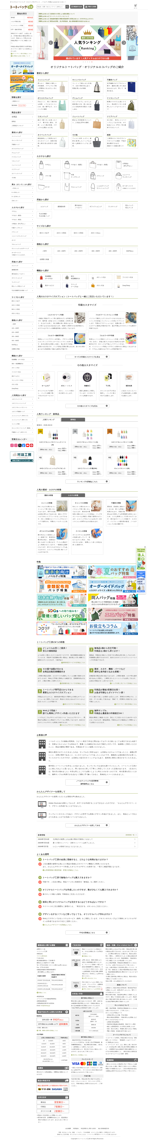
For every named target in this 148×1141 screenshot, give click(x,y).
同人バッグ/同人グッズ (18, 286)
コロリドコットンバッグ (19, 403)
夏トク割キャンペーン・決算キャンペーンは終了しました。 (67, 843)
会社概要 (68, 1128)
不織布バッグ (16, 144)
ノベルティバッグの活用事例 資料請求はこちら (87, 782)
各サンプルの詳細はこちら (128, 725)
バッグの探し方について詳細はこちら (124, 683)
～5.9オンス (15, 188)
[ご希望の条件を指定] (76, 7)
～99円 (14, 324)
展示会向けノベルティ (18, 274)
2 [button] (85, 62)
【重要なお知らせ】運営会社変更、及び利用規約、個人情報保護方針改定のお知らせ (64, 21)
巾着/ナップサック (17, 227)
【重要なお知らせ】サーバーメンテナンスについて (53, 16)
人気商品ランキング (17, 125)
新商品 (14, 121)
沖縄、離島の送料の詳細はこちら (48, 1030)
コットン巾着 (16, 424)
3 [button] (87, 62)
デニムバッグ (16, 152)
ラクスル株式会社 (42, 956)
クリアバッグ (16, 169)
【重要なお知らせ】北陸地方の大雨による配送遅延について (56, 14)
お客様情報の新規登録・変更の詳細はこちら (61, 870)
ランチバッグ (16, 282)
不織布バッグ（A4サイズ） (20, 432)
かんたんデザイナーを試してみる (87, 825)
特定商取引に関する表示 (88, 1128)
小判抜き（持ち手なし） (19, 223)
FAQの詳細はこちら (87, 932)
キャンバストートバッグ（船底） (21, 428)
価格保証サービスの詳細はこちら (74, 662)
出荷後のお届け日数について (21, 56)
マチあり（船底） (17, 215)
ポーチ (14, 240)
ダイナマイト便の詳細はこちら (22, 53)
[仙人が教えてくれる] (90, 7)
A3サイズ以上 (16, 313)
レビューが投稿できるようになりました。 (60, 846)
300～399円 (15, 336)
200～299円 (15, 332)
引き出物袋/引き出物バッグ (20, 290)
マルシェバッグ (16, 244)
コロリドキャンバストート (19, 407)
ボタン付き (15, 384)
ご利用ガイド (16, 101)
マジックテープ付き (17, 380)
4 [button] (90, 62)
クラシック (15, 232)
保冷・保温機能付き (17, 363)
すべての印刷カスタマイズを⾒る (87, 357)
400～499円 (15, 340)
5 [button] (92, 62)
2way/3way (15, 388)
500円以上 (15, 344)
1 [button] (83, 62)
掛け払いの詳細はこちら (80, 1055)
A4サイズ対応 (16, 305)
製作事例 (18, 105)
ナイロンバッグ (16, 157)
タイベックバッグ (17, 173)
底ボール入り (16, 376)
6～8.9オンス (16, 192)
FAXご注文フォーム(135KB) (92, 989)
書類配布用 (15, 269)
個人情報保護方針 (103, 1128)
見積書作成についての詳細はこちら (73, 683)
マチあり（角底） (17, 219)
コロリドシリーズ (17, 399)
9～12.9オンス (16, 196)
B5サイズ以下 (16, 301)
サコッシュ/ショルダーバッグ (20, 248)
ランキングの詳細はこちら (87, 481)
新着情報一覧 (130, 835)
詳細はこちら (42, 992)
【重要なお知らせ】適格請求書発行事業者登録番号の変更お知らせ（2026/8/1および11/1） (66, 19)
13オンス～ (15, 200)
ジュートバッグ (16, 165)
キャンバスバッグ (17, 140)
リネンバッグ (16, 161)
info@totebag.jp (45, 1005)
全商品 (14, 117)
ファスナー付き (16, 372)
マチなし (14, 211)
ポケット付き (16, 367)
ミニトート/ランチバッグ (19, 236)
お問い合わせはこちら (90, 978)
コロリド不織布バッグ (18, 411)
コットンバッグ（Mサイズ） (20, 419)
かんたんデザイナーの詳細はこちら (73, 725)
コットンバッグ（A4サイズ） (20, 415)
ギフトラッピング (17, 278)
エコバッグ (15, 265)
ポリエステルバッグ (17, 148)
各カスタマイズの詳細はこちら (75, 704)
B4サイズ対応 (16, 309)
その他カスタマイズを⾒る (87, 406)
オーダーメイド (19, 254)
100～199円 (15, 328)
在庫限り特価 (16, 349)
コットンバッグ (16, 136)
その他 (14, 177)
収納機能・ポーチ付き (18, 359)
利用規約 (76, 1128)
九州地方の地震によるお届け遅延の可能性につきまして (65, 839)
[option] (87, 42)
